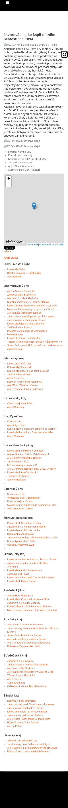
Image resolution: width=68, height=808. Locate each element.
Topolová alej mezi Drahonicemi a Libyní (28, 744)
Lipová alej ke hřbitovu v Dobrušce (25, 450)
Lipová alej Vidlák (16, 269)
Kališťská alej (14, 421)
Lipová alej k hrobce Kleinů (21, 581)
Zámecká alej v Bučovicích (21, 294)
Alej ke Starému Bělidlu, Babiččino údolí (28, 454)
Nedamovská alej (16, 494)
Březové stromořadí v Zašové (22, 722)
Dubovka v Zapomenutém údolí (23, 646)
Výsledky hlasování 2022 (20, 544)
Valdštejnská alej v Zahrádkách (23, 497)
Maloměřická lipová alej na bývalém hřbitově (30, 309)
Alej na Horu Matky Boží (20, 595)
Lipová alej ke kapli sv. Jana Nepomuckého (30, 432)
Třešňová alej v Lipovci (19, 327)
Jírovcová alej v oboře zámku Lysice (26, 320)
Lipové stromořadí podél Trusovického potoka (31, 577)
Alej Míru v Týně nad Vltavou (22, 385)
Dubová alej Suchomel (19, 367)
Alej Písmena (14, 679)
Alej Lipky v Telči (16, 425)
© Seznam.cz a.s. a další (51, 244)
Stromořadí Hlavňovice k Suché (24, 635)
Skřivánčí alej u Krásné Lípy (22, 740)
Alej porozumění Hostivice (21, 668)
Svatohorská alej (16, 682)
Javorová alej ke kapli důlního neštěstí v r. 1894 (32, 537)
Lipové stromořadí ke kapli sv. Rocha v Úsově (31, 559)
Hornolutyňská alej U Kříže (21, 541)
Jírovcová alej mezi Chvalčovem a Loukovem (31, 704)
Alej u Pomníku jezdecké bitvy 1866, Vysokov (31, 468)
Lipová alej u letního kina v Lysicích (26, 323)
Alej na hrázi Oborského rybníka (24, 312)
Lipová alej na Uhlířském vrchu (23, 530)
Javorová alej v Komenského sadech (26, 526)
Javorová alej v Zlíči (17, 461)
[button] (34, 206)
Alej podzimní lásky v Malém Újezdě (26, 639)
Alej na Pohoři (14, 726)
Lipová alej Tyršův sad (19, 363)
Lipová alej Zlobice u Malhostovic (24, 338)
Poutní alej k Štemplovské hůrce (24, 523)
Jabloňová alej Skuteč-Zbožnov (23, 603)
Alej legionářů (14, 276)
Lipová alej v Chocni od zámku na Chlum (28, 599)
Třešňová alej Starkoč (18, 476)
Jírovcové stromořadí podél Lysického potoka (31, 316)
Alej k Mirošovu (15, 436)
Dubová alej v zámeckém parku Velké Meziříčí (31, 428)
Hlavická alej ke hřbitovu (20, 501)
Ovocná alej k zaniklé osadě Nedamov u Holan (31, 505)
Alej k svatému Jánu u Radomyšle (25, 389)
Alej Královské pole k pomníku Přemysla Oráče (32, 747)
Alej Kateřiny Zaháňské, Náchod (24, 458)
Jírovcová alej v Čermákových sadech (27, 664)
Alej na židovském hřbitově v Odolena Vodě (30, 671)
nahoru (7, 251)
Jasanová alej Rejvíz (18, 574)
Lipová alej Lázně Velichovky (22, 472)
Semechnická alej (16, 479)
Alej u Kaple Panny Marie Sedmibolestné (28, 719)
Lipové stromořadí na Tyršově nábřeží (27, 711)
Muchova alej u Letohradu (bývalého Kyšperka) (32, 610)
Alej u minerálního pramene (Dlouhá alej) (28, 642)
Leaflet (34, 244)
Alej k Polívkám (15, 378)
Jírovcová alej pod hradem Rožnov (25, 708)
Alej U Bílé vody (15, 407)
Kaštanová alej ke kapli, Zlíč (22, 465)
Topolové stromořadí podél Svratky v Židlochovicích (34, 341)
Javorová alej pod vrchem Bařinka (25, 715)
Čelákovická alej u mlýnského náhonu (27, 686)
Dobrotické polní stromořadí (21, 700)
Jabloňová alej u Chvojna (20, 661)
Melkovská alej (15, 334)
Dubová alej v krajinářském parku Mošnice (29, 606)
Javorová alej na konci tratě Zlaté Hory (27, 563)
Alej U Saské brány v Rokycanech (25, 624)
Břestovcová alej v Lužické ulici (24, 273)
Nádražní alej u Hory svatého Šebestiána (28, 751)
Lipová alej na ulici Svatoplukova (24, 570)
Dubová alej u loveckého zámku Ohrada (28, 371)
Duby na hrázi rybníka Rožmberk (24, 381)
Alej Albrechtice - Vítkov (20, 508)
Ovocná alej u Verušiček (20, 403)
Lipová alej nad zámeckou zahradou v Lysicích (32, 305)
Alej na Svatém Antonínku (21, 291)
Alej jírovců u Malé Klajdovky (22, 298)
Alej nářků (12, 566)
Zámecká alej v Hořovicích (21, 675)
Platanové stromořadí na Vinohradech (27, 331)
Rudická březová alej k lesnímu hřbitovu (28, 302)
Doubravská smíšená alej (20, 534)
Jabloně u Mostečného (19, 374)
